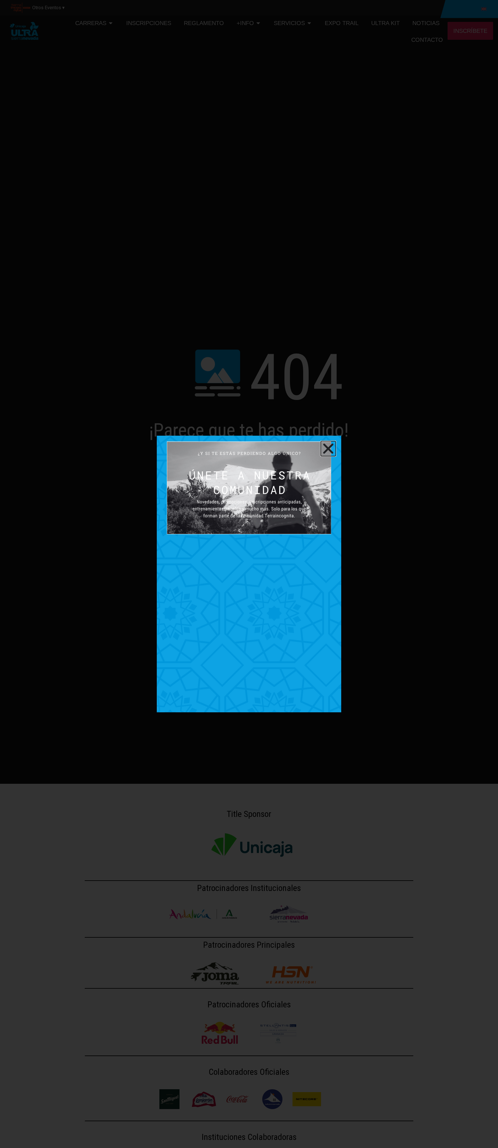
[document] (249, 574)
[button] (328, 448)
